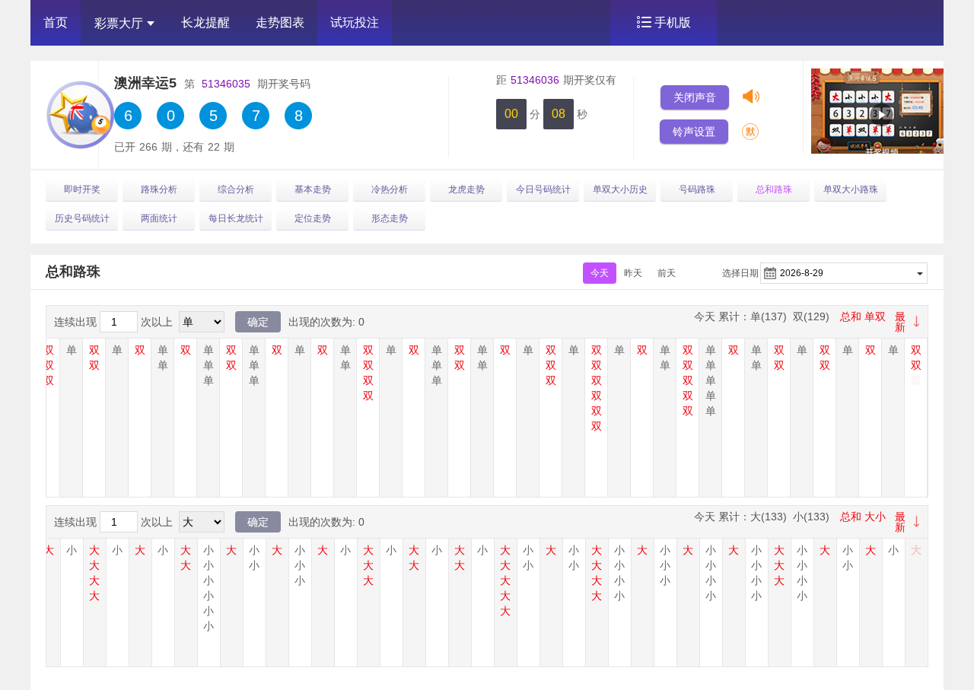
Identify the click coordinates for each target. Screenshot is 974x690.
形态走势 (389, 218)
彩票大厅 (118, 23)
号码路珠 (697, 189)
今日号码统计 (543, 189)
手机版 (672, 22)
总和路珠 (774, 189)
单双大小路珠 (850, 189)
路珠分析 (159, 189)
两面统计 (159, 218)
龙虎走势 (466, 189)
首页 (55, 22)
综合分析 (236, 189)
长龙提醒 (205, 22)
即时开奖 (82, 189)
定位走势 (312, 218)
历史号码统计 (82, 218)
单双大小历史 (620, 189)
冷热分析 (389, 189)
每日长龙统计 (235, 218)
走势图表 (280, 22)
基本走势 (312, 189)
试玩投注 (354, 22)
